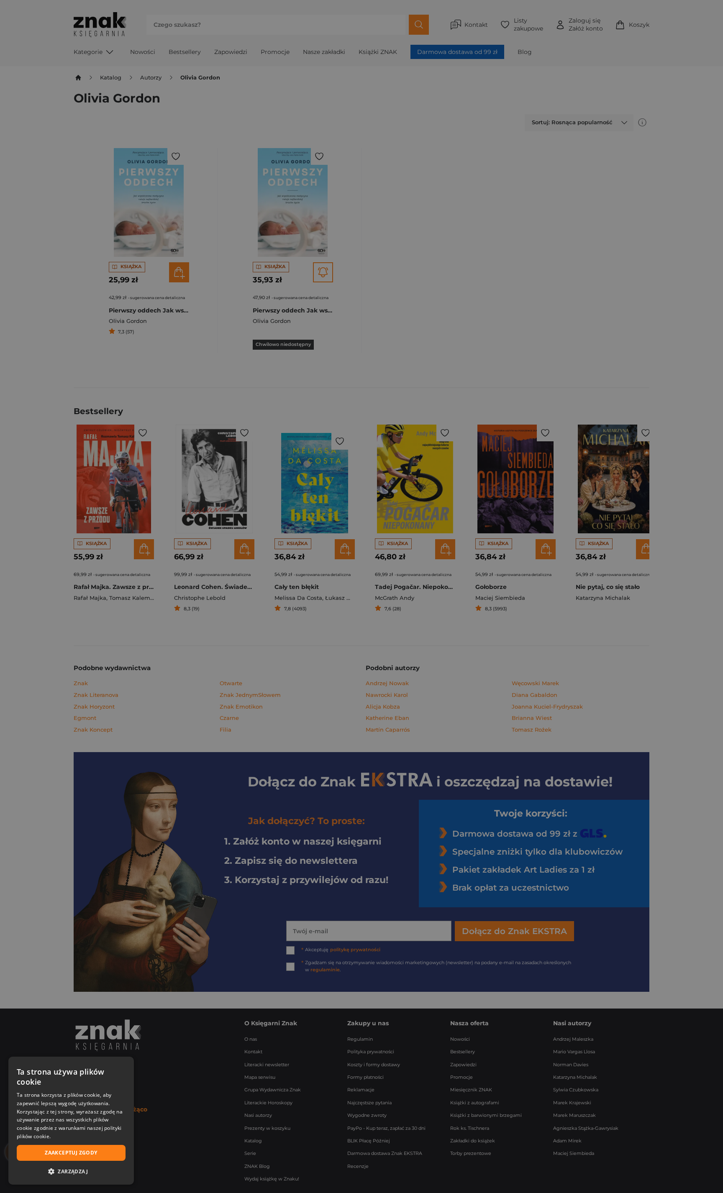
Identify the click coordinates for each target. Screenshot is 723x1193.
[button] (71, 1171)
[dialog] (71, 1121)
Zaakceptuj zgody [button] (71, 1152)
